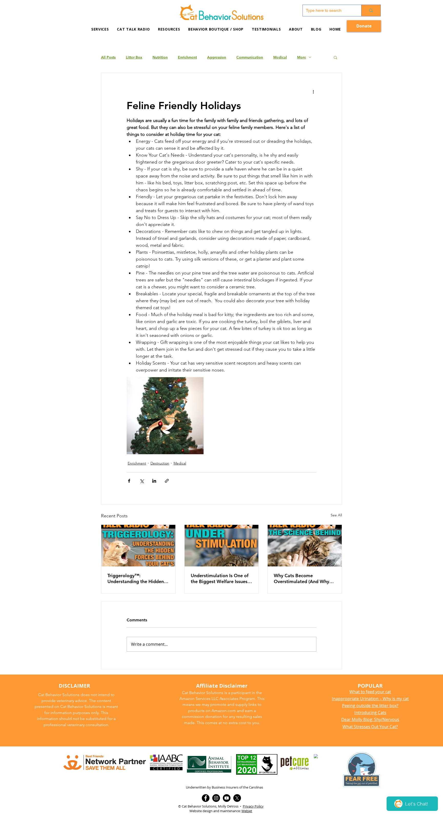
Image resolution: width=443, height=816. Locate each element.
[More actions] (313, 91)
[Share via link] (166, 480)
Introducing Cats (370, 712)
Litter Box (134, 57)
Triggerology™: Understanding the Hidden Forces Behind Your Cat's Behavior (135, 578)
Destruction (159, 463)
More (301, 57)
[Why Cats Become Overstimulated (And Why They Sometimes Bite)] (305, 545)
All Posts (108, 57)
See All (336, 515)
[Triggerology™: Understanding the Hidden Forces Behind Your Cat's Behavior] (138, 545)
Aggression (216, 57)
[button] (169, 29)
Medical (280, 57)
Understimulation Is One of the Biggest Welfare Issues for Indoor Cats (219, 578)
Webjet (246, 811)
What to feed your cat (370, 692)
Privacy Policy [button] (253, 806)
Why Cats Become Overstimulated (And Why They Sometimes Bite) (301, 578)
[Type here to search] (370, 10)
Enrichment (187, 57)
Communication (249, 57)
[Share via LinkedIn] (154, 480)
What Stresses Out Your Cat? (370, 726)
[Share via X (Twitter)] (141, 480)
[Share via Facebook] (129, 480)
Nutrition (160, 57)
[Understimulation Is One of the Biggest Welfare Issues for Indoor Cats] (222, 545)
